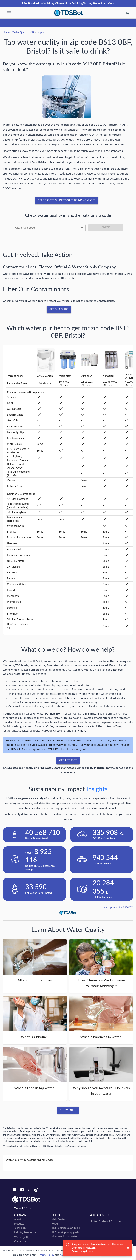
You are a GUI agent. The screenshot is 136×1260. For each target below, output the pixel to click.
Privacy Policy (45, 1254)
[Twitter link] (29, 1190)
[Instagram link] (36, 1190)
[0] (127, 13)
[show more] (9, 13)
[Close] (128, 1248)
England (41, 32)
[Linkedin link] (22, 1190)
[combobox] (49, 227)
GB (32, 32)
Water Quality (20, 32)
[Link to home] (68, 1199)
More (110, 3)
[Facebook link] (15, 1190)
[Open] (81, 227)
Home (6, 32)
